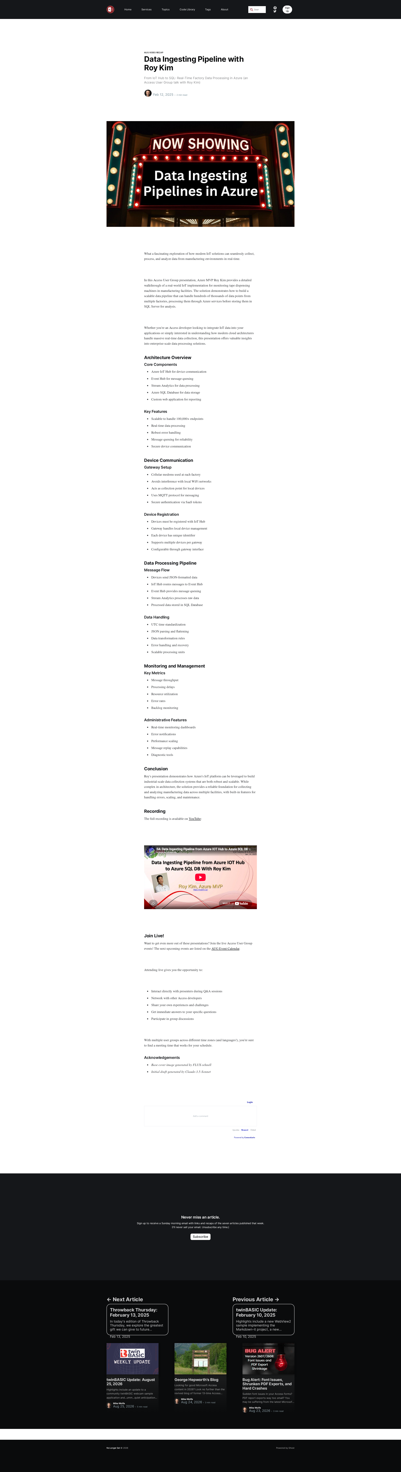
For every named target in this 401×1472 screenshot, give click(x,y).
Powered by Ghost (285, 1448)
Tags (208, 9)
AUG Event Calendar (225, 948)
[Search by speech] (262, 9)
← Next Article (125, 1299)
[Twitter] (275, 11)
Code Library (187, 9)
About (224, 9)
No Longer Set (113, 1448)
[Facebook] (275, 7)
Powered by (244, 1137)
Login (250, 1102)
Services (146, 9)
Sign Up (287, 9)
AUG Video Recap (153, 52)
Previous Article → (256, 1299)
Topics (166, 9)
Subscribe (200, 1237)
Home (127, 9)
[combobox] (257, 9)
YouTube (195, 818)
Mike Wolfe (159, 91)
